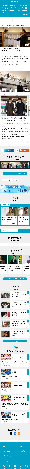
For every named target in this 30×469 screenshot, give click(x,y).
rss (19, 433)
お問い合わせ (6, 451)
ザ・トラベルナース (8, 138)
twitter (11, 433)
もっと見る (15, 341)
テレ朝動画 (20, 446)
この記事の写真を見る (15, 173)
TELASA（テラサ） (12, 136)
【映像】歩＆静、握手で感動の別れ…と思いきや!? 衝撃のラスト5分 (11, 48)
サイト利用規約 (21, 451)
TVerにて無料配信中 (15, 134)
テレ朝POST (15, 1)
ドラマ (16, 180)
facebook (15, 433)
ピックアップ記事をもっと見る (15, 279)
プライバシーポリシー (9, 456)
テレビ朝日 (6, 446)
